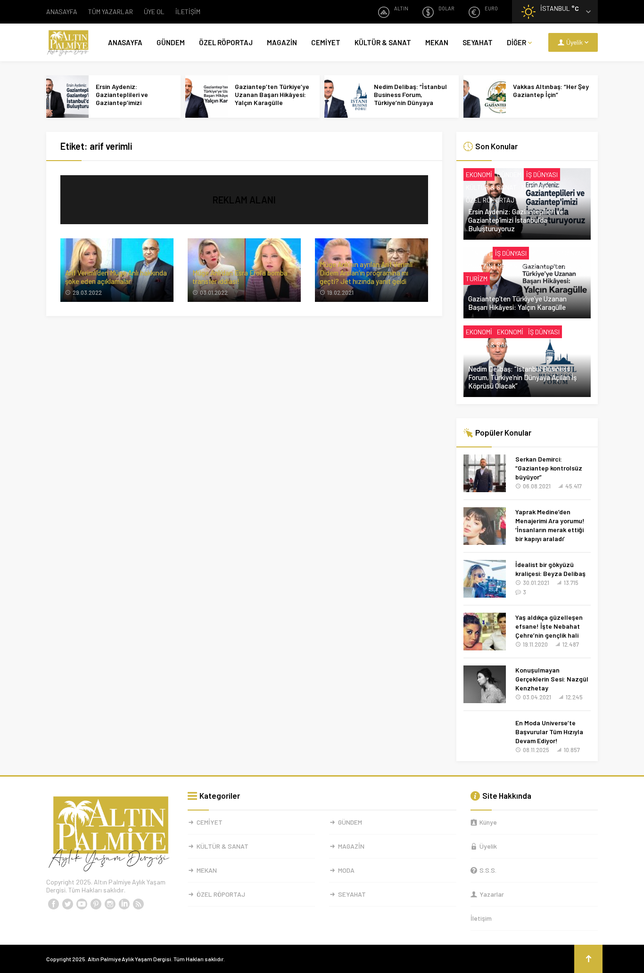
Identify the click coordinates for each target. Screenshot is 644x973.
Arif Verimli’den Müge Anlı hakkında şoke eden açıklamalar (116, 276)
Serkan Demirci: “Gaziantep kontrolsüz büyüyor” (548, 468)
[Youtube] (81, 904)
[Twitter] (67, 904)
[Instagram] (110, 904)
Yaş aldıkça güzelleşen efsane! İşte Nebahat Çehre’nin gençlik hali (549, 626)
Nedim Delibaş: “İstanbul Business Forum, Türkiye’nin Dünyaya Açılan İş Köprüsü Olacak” (412, 98)
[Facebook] (53, 904)
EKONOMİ (479, 174)
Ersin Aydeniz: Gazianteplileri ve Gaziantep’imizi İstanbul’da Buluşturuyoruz (122, 102)
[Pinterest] (95, 904)
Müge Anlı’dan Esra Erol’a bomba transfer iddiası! (240, 276)
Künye (488, 822)
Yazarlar (491, 894)
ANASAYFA (61, 12)
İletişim (481, 918)
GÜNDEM (171, 42)
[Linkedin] (124, 904)
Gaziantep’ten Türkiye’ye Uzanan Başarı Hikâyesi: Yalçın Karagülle (272, 94)
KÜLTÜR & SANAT (383, 42)
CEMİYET (325, 42)
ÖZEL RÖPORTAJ (226, 42)
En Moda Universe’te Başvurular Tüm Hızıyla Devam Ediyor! (549, 732)
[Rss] (138, 904)
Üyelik (488, 846)
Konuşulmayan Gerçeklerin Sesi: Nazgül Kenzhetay (551, 679)
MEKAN (436, 42)
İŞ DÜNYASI (542, 174)
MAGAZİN (282, 42)
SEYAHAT (477, 42)
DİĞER (516, 42)
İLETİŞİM (187, 12)
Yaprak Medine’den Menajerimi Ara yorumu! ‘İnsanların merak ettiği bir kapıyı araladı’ (550, 525)
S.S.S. (487, 870)
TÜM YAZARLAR (110, 12)
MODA (346, 870)
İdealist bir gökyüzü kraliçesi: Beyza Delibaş (550, 568)
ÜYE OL (154, 12)
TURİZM (476, 279)
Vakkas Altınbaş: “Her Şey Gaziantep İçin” (551, 90)
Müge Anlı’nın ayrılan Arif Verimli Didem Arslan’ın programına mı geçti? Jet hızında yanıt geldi (366, 272)
